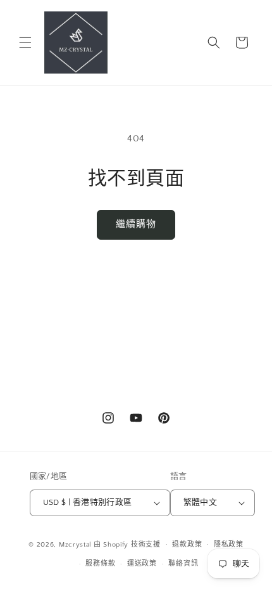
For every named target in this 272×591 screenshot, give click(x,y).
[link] (75, 42)
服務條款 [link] (100, 564)
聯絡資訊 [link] (183, 564)
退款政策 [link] (187, 545)
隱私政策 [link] (229, 545)
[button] (25, 42)
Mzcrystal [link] (75, 544)
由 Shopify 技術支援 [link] (127, 544)
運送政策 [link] (142, 564)
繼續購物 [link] (136, 224)
